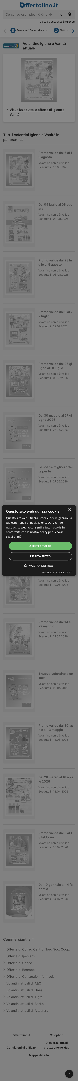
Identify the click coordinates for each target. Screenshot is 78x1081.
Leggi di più (14, 536)
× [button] (69, 509)
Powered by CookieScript (57, 572)
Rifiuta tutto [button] (40, 556)
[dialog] (39, 540)
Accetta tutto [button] (40, 546)
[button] (39, 566)
